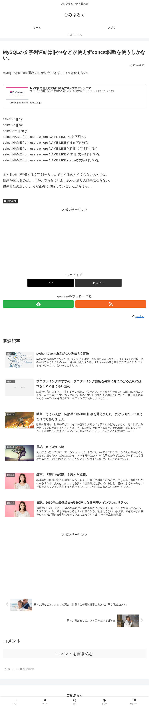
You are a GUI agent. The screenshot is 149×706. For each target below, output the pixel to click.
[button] (98, 283)
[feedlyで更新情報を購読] (38, 304)
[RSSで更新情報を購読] (110, 304)
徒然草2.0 (12, 201)
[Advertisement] (74, 238)
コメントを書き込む (74, 653)
